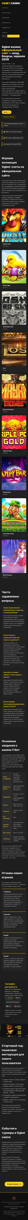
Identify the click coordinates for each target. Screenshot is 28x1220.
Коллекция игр (6, 22)
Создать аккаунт (12, 36)
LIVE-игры (5, 7)
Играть (5, 112)
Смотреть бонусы (8, 117)
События (4, 32)
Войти (4, 36)
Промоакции (5, 17)
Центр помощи (6, 12)
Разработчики (6, 27)
